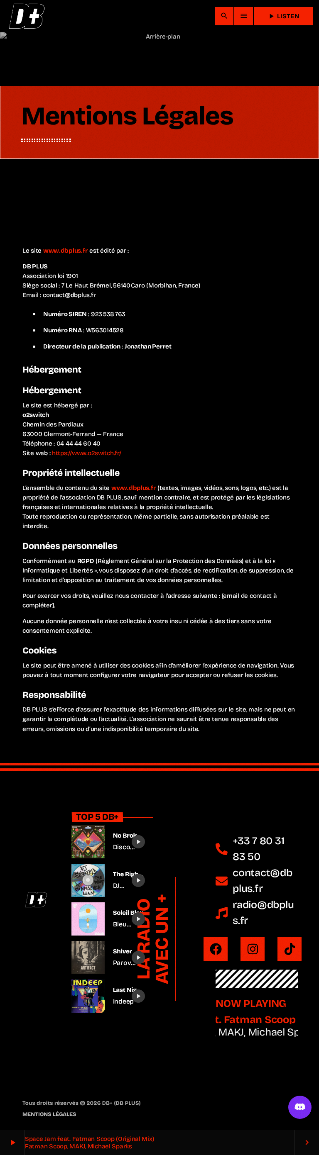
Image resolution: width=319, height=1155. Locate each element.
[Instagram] (252, 949)
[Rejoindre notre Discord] (300, 1107)
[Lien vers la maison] (26, 16)
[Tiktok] (289, 949)
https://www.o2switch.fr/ (86, 453)
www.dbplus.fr (65, 250)
